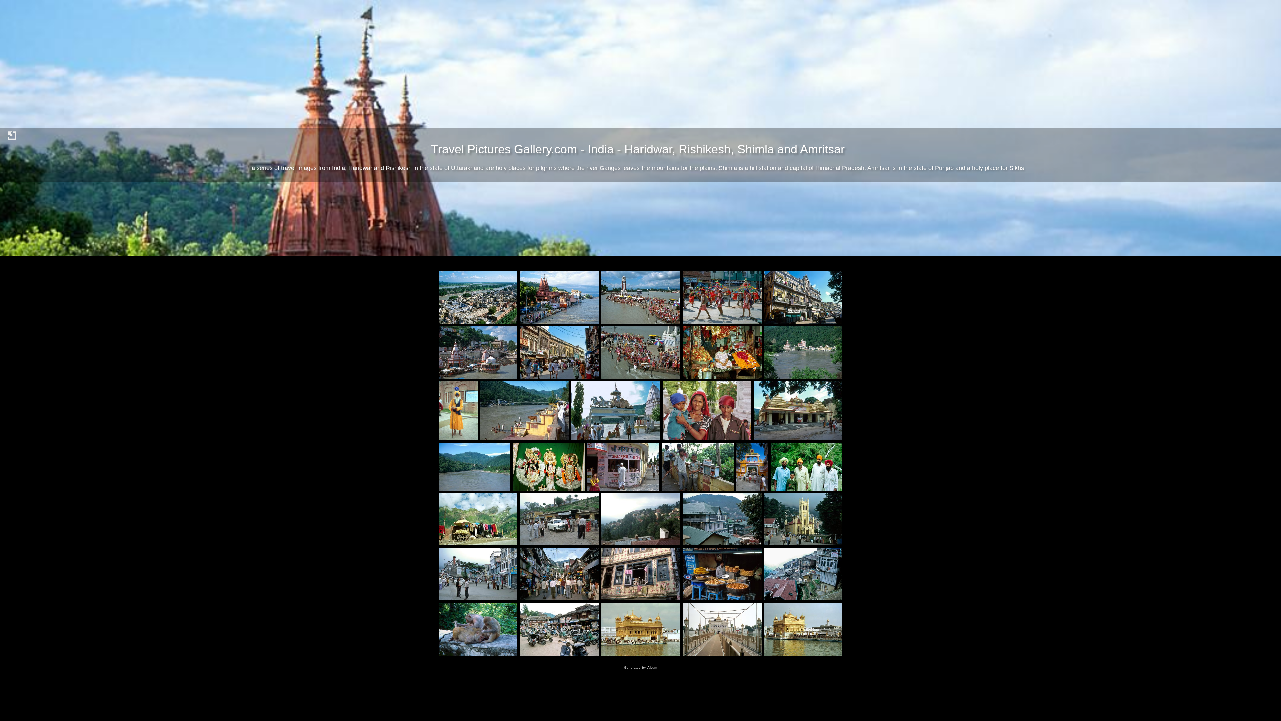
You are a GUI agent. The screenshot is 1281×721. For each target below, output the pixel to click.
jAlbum (652, 667)
